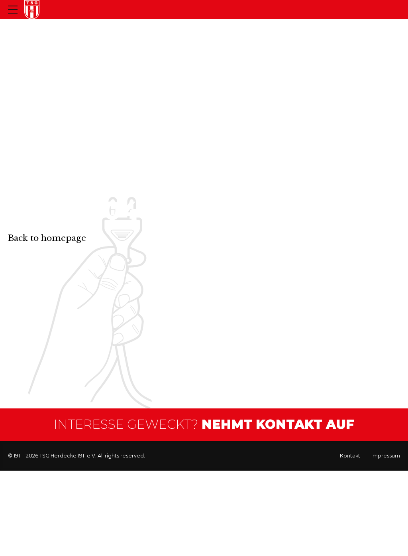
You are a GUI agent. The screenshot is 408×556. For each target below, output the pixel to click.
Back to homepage (47, 238)
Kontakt (350, 456)
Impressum (385, 456)
